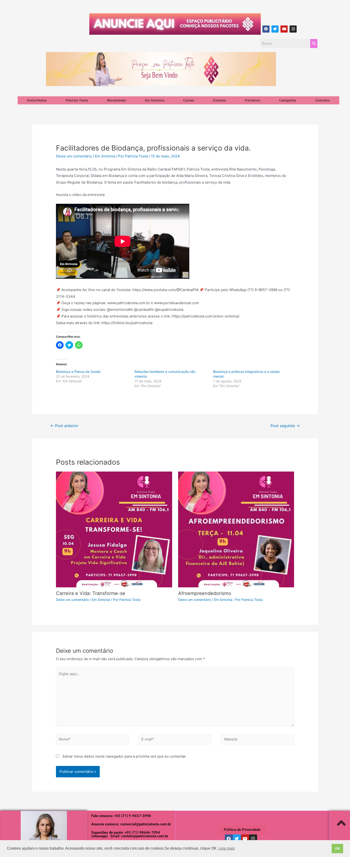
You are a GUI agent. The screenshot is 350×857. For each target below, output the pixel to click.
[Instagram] (293, 29)
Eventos (219, 100)
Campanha (287, 100)
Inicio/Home (37, 100)
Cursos (188, 100)
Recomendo (116, 100)
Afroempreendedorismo (204, 593)
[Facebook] (266, 29)
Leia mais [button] (226, 848)
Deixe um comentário (74, 156)
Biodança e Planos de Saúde (78, 372)
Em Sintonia (154, 100)
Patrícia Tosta (77, 100)
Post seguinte (285, 426)
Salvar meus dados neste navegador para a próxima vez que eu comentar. (124, 756)
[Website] (257, 740)
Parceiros (252, 100)
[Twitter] (275, 29)
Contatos (322, 100)
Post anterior (64, 426)
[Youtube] (284, 29)
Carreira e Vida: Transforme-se (90, 593)
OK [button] (337, 848)
